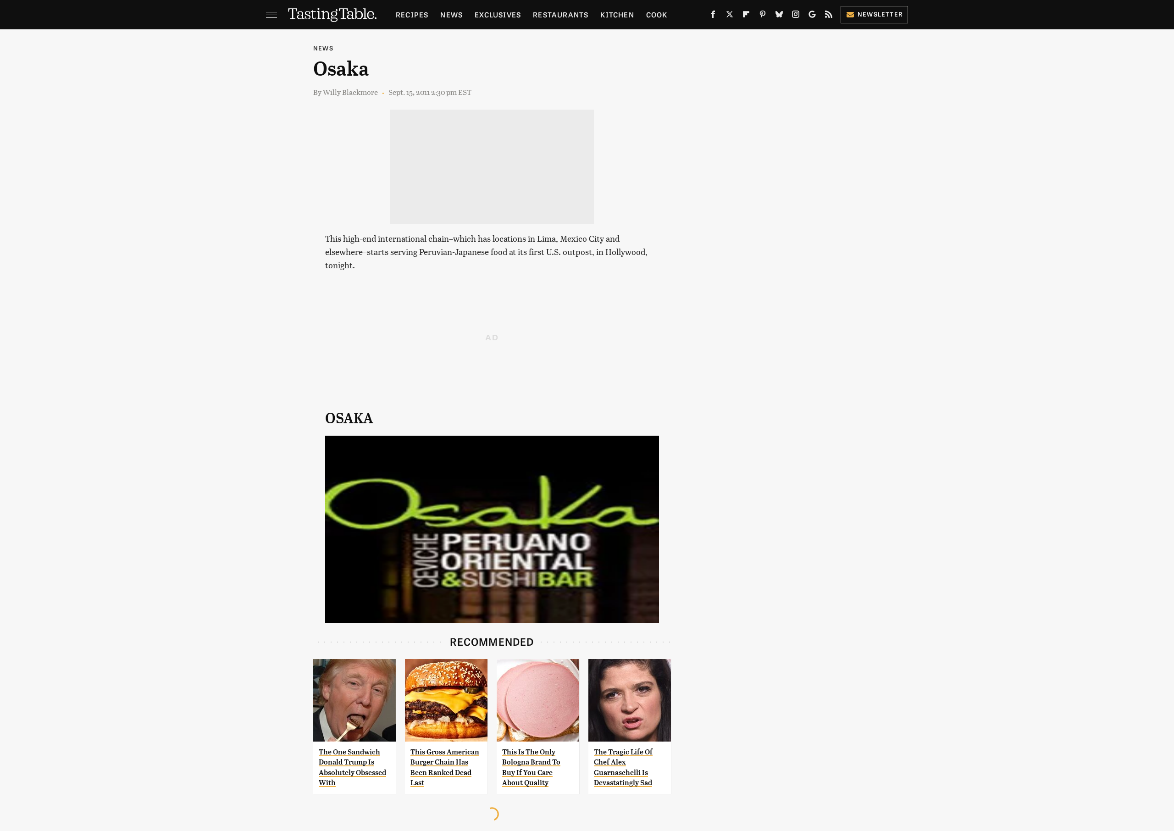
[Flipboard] (746, 16)
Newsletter (880, 14)
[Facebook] (713, 16)
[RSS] (828, 16)
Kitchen (617, 14)
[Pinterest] (762, 16)
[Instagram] (795, 16)
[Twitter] (729, 16)
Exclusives (498, 14)
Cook (657, 14)
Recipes (412, 14)
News (451, 14)
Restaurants (560, 14)
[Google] (812, 16)
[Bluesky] (779, 16)
